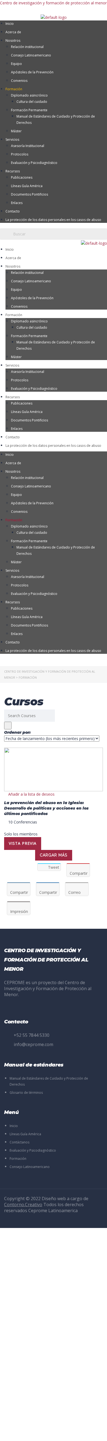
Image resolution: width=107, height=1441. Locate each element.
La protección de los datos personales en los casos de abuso (53, 219)
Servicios (12, 139)
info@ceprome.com (33, 1044)
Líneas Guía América (27, 186)
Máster (16, 131)
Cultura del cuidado (31, 101)
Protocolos (19, 154)
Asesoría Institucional (27, 145)
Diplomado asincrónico (29, 95)
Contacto (12, 211)
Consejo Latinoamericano (31, 55)
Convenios (19, 80)
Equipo (16, 63)
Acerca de (13, 32)
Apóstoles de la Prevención (32, 72)
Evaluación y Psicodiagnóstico (34, 162)
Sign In (45, 1431)
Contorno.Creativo (23, 1205)
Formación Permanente (29, 110)
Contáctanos (19, 1142)
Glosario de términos (26, 1092)
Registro (32, 1431)
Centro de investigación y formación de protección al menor (53, 2)
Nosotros (12, 40)
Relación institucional (27, 46)
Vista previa (22, 843)
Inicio (9, 23)
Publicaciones (21, 177)
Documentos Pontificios (29, 194)
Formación (13, 89)
